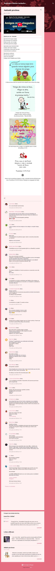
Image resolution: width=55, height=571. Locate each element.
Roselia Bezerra (12, 327)
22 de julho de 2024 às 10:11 (15, 451)
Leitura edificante (9, 532)
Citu (10, 300)
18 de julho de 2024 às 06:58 (15, 348)
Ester (10, 278)
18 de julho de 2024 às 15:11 (15, 374)
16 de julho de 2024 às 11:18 (15, 274)
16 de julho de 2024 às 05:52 (15, 207)
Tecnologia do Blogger (28, 565)
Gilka (10, 318)
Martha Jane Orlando (13, 246)
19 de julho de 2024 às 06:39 (15, 395)
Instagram (11, 478)
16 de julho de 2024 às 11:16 (15, 263)
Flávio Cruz (11, 444)
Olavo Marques (12, 364)
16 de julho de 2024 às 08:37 (15, 250)
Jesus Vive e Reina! (9, 516)
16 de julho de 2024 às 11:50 (15, 285)
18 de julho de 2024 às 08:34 (15, 360)
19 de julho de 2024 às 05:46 (15, 383)
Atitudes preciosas (9, 547)
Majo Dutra (11, 339)
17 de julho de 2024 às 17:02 (15, 335)
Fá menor (11, 233)
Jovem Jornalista (13, 466)
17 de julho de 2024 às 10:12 (15, 323)
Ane (10, 308)
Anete (10, 267)
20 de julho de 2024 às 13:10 (15, 418)
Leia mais (39, 527)
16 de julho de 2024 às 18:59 (15, 314)
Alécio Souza (12, 422)
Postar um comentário (10, 486)
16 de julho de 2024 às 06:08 (15, 220)
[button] (41, 10)
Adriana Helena (12, 254)
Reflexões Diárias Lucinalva (14, 3)
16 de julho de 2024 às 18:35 (15, 304)
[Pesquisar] (53, 4)
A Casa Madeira (12, 433)
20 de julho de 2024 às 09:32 (15, 406)
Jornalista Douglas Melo (14, 288)
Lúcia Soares (12, 203)
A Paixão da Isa (12, 399)
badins (31, 567)
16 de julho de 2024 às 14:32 (15, 296)
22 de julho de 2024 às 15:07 (15, 483)
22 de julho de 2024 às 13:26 (15, 462)
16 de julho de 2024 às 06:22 (15, 242)
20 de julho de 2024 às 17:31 (15, 429)
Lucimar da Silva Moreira (14, 378)
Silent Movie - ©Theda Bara (15, 211)
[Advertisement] (49, 27)
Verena (10, 387)
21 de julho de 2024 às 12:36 (15, 440)
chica (10, 224)
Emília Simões (12, 352)
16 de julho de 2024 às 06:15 (15, 229)
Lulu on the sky (12, 410)
